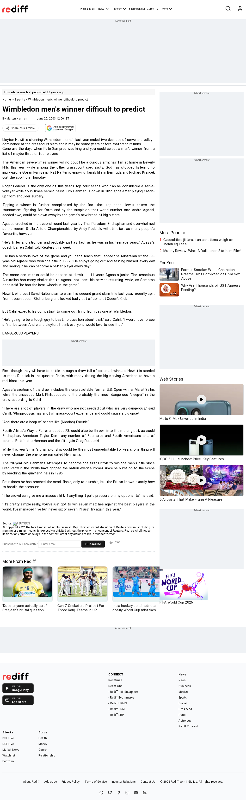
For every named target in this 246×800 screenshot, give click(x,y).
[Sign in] (240, 9)
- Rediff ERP (116, 715)
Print (117, 542)
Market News (10, 749)
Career (42, 749)
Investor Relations (123, 781)
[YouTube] (136, 793)
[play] (201, 399)
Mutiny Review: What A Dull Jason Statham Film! (202, 251)
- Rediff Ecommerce (121, 697)
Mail (91, 8)
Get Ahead (185, 709)
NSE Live (8, 744)
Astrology (184, 720)
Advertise (50, 781)
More (165, 8)
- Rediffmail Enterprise (122, 691)
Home (84, 8)
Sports (19, 99)
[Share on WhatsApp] (101, 793)
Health (42, 738)
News (101, 8)
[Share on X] (110, 793)
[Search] (228, 9)
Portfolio (8, 761)
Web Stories (171, 379)
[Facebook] (119, 793)
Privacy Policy (71, 781)
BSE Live (8, 738)
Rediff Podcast (188, 726)
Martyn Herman (16, 118)
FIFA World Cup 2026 (176, 602)
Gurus (150, 8)
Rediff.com (178, 781)
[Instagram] (127, 793)
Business (184, 686)
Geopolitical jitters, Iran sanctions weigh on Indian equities (198, 242)
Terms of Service (96, 781)
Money (118, 8)
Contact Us (148, 781)
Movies (183, 691)
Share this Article (23, 128)
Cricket (183, 703)
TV (156, 8)
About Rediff (31, 781)
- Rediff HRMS (117, 703)
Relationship (46, 755)
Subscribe (93, 544)
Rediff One (115, 686)
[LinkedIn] (145, 793)
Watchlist (8, 755)
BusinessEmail (137, 8)
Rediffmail (115, 680)
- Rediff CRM (116, 709)
